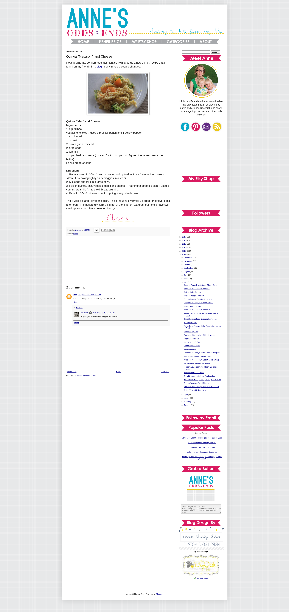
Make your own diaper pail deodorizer (202, 452)
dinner (75, 234)
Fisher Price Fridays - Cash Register (198, 303)
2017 (184, 237)
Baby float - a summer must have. (197, 363)
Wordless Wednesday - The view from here (201, 387)
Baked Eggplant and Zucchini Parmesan (200, 319)
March (187, 398)
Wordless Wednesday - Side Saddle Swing (201, 360)
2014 (184, 247)
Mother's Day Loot (191, 332)
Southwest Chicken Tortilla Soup (202, 447)
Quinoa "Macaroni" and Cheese (197, 383)
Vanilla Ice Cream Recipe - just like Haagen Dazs (202, 438)
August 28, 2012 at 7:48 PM (104, 313)
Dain (75, 295)
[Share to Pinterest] (113, 230)
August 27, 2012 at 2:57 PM (89, 295)
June (186, 279)
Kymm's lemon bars (192, 346)
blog (99, 66)
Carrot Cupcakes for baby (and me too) (199, 376)
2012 (184, 254)
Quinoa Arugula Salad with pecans (198, 299)
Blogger (159, 594)
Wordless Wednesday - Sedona (197, 289)
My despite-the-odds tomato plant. (197, 356)
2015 (184, 244)
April (186, 395)
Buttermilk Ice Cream (192, 292)
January (187, 405)
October (187, 265)
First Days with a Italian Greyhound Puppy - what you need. (202, 458)
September (188, 268)
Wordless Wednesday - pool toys (197, 310)
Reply (75, 302)
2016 (184, 240)
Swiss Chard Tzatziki (192, 306)
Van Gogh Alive (190, 349)
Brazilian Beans (190, 323)
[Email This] (102, 230)
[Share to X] (108, 230)
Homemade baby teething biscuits (202, 443)
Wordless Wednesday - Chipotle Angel (199, 335)
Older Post (165, 372)
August (187, 272)
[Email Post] (96, 230)
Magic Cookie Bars (191, 339)
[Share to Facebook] (110, 230)
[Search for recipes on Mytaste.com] (201, 578)
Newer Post (71, 372)
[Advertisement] (118, 261)
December (188, 257)
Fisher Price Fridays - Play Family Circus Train (202, 380)
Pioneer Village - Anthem (194, 296)
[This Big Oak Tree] (201, 575)
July (186, 275)
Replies (79, 308)
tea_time (84, 313)
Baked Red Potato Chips (194, 373)
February (188, 402)
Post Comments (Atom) (86, 376)
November (188, 261)
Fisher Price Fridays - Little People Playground (203, 353)
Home (118, 372)
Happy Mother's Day (192, 342)
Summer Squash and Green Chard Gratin (201, 285)
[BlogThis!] (105, 230)
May (186, 282)
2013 (184, 251)
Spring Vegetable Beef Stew (195, 390)
